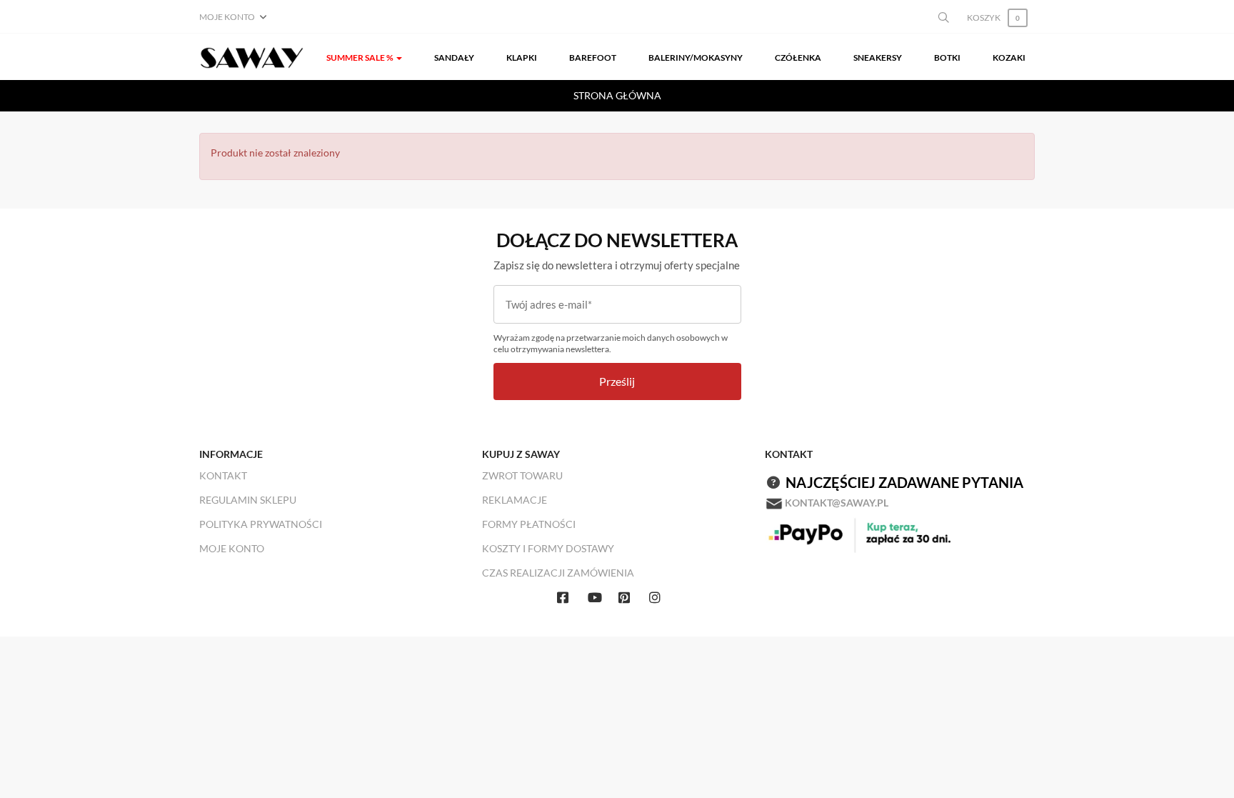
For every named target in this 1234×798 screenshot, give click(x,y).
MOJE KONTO (231, 548)
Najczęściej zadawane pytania (904, 482)
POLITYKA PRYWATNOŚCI (260, 524)
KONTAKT (223, 475)
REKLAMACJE (514, 500)
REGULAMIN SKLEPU (247, 500)
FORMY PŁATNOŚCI (529, 524)
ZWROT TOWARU (522, 475)
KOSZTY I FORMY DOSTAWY (548, 548)
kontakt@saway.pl (836, 503)
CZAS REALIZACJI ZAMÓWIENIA (558, 573)
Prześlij (617, 381)
